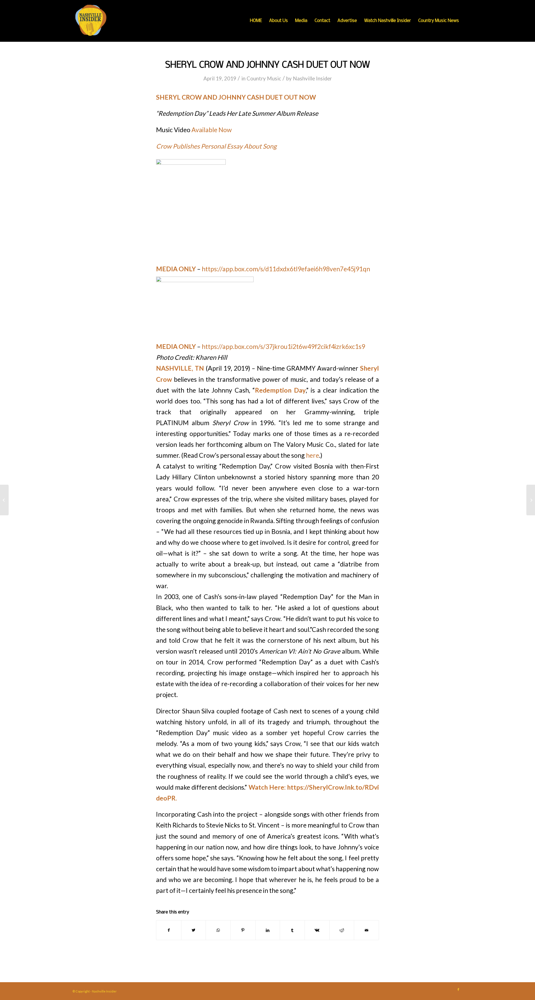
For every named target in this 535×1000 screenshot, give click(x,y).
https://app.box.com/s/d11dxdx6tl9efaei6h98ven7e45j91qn (286, 269)
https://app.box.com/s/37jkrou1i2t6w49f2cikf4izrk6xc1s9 (283, 346)
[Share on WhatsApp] (218, 930)
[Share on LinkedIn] (268, 930)
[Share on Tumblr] (292, 930)
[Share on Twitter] (193, 930)
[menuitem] (256, 21)
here (312, 455)
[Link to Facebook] (458, 989)
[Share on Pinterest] (243, 930)
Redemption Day (280, 390)
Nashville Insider (312, 78)
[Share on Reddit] (342, 930)
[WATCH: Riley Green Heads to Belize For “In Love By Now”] (530, 500)
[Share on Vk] (317, 930)
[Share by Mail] (366, 930)
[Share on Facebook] (168, 930)
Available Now (211, 130)
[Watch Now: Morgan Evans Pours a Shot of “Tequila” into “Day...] (4, 500)
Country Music (264, 78)
